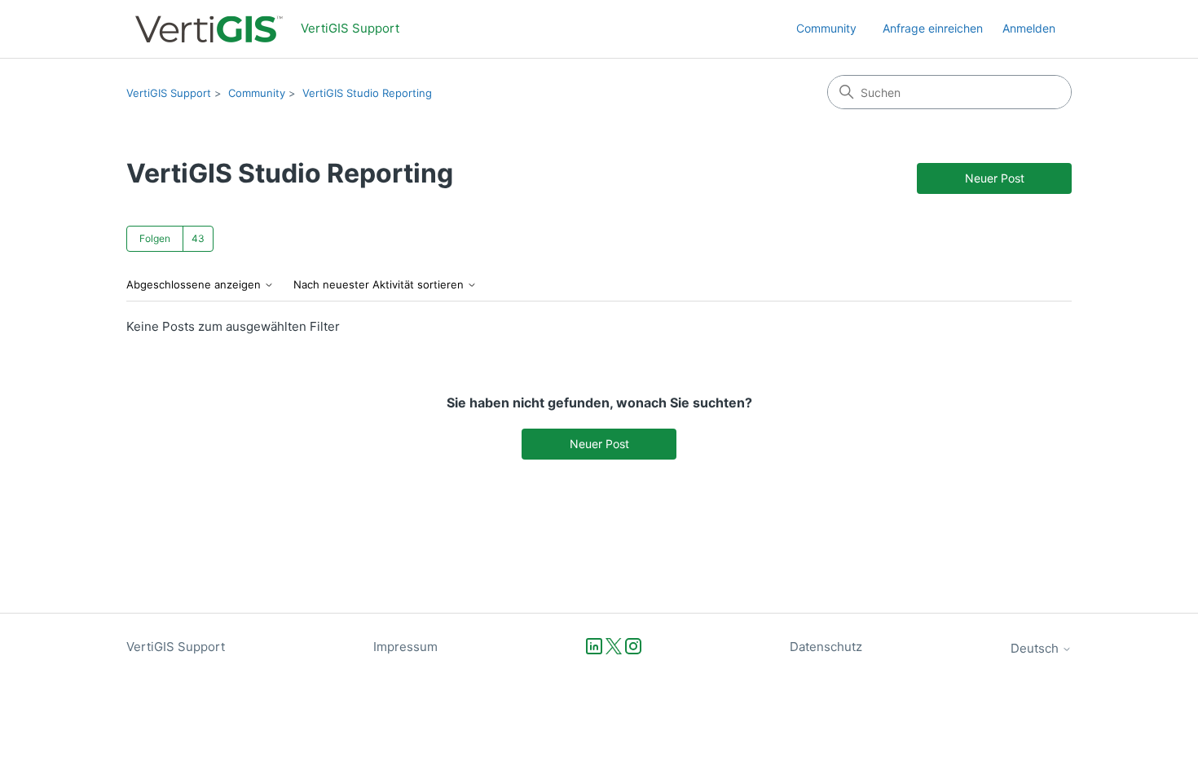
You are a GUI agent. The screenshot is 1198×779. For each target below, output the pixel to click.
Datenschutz (826, 646)
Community (826, 28)
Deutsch (1036, 648)
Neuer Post (994, 178)
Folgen (154, 238)
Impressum (405, 646)
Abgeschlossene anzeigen (195, 285)
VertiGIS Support (168, 92)
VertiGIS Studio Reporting (367, 92)
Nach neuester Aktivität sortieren (380, 285)
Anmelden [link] (1028, 28)
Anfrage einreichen (933, 28)
